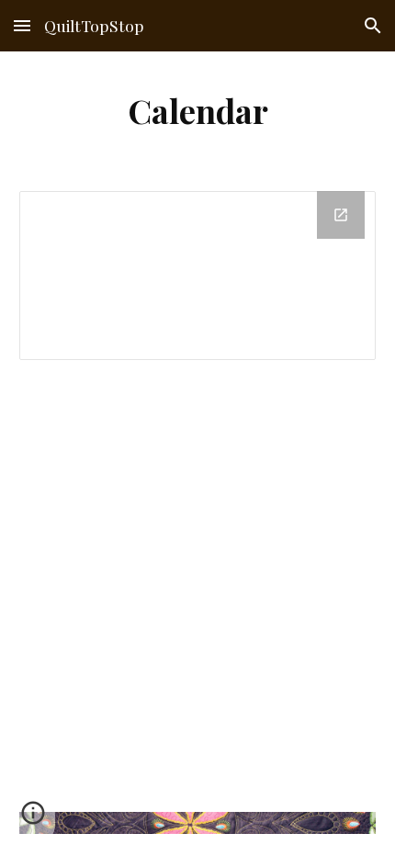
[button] (22, 25)
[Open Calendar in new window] (341, 215)
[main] (198, 110)
